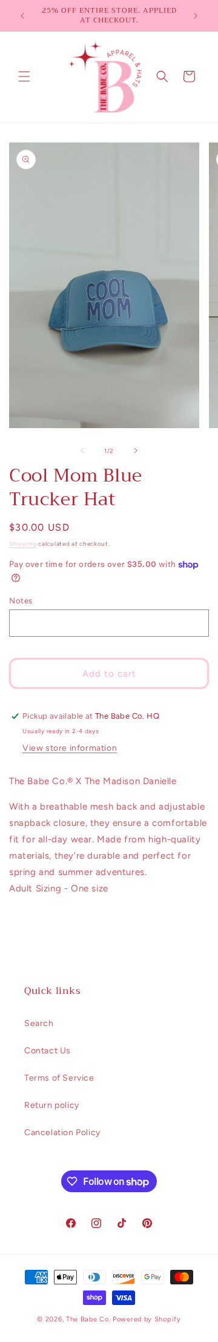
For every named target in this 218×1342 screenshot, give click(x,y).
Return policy (51, 1105)
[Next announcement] (195, 15)
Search (39, 1023)
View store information (69, 748)
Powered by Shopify (147, 1319)
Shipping (23, 544)
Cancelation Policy (62, 1132)
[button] (24, 76)
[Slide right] (135, 450)
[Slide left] (82, 450)
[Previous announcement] (22, 15)
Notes (21, 600)
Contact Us (47, 1050)
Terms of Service (59, 1078)
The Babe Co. (89, 1319)
